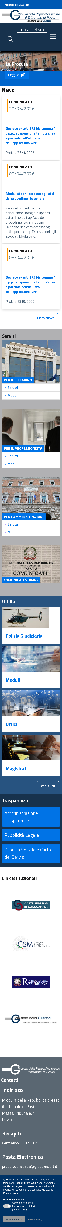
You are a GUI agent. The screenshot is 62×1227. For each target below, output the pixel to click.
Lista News (45, 317)
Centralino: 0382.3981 (20, 1143)
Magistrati (17, 768)
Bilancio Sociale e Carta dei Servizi (28, 853)
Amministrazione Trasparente (21, 816)
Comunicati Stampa (21, 580)
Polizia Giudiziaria (24, 635)
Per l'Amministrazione (24, 516)
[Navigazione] (52, 36)
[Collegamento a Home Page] (31, 15)
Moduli (13, 680)
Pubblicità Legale (22, 835)
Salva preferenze (14, 1219)
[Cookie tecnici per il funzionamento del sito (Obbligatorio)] (7, 1206)
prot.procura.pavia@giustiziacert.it (29, 1166)
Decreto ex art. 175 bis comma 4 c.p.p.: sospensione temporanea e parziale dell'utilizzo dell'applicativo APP (31, 135)
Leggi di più (17, 74)
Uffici (11, 724)
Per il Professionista (23, 448)
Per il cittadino (18, 380)
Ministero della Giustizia (17, 4)
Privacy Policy (35, 1219)
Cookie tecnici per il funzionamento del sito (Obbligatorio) (24, 1206)
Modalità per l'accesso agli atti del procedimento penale (30, 196)
